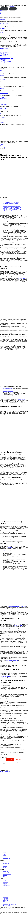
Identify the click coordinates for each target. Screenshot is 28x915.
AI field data (2, 19)
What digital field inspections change (10, 203)
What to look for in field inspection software (12, 207)
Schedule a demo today (5, 676)
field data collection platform (12, 660)
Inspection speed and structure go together (11, 206)
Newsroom (2, 117)
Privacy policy (6, 899)
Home (1, 147)
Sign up (1, 144)
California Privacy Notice (8, 903)
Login (1, 10)
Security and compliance (5, 32)
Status (4, 886)
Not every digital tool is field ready (10, 204)
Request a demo (6, 863)
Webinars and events (4, 108)
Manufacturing (3, 59)
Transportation (3, 62)
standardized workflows (21, 399)
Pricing (4, 862)
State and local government (5, 61)
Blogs (4, 147)
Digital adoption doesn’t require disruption (11, 208)
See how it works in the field (8, 210)
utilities (4, 628)
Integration (5, 563)
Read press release (4, 48)
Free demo (4, 9)
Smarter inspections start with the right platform (12, 209)
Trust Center (5, 882)
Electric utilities (3, 51)
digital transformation (18, 625)
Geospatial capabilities (4, 23)
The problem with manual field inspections (11, 202)
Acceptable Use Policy (7, 905)
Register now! (12, 6)
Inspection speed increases (8, 391)
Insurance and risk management (6, 58)
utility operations (8, 547)
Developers (2, 84)
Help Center (2, 79)
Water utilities (3, 55)
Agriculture (2, 56)
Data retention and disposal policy (10, 904)
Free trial (13, 9)
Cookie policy (5, 897)
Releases (2, 88)
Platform (2, 14)
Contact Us (5, 854)
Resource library (3, 98)
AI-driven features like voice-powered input (17, 606)
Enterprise (2, 75)
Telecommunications (4, 54)
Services (1, 65)
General (7, 147)
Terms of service (6, 900)
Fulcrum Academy (4, 93)
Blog (1, 113)
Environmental (3, 53)
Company (5, 852)
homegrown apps (21, 278)
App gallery (2, 122)
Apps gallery (5, 875)
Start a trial (5, 864)
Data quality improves (7, 388)
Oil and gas (2, 60)
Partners (1, 70)
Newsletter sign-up (6, 858)
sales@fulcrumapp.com (5, 771)
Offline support (6, 550)
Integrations (2, 28)
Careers (4, 853)
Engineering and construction (6, 52)
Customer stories (3, 104)
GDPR (4, 901)
